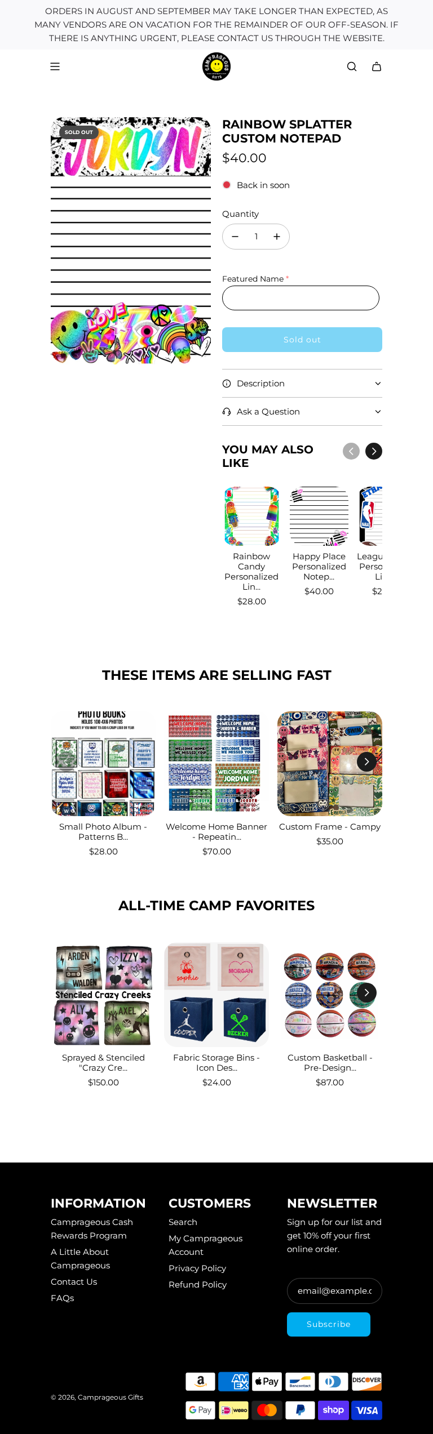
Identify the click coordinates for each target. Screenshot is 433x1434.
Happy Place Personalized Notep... (319, 566)
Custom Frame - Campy (330, 826)
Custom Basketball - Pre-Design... (330, 1062)
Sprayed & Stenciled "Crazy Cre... (103, 1062)
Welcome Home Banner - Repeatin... (216, 831)
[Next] (373, 451)
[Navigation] (54, 66)
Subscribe (329, 1324)
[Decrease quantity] (235, 236)
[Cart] (376, 66)
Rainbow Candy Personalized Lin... (251, 571)
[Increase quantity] (276, 236)
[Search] (351, 66)
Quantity (240, 213)
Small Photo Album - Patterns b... (103, 831)
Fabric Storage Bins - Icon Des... (216, 1062)
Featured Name (253, 279)
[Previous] (351, 451)
